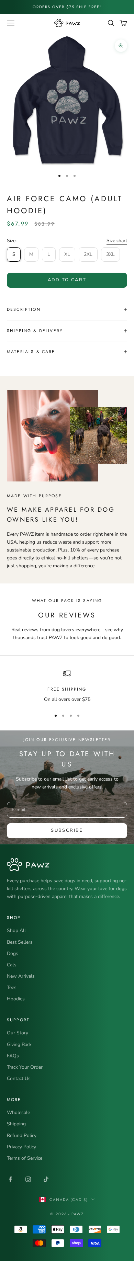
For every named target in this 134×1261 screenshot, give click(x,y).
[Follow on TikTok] (46, 1179)
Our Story (17, 1033)
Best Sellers (20, 942)
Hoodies (16, 999)
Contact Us (19, 1078)
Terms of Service (24, 1158)
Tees (11, 987)
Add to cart (67, 280)
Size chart (117, 240)
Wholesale (18, 1112)
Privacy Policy (21, 1147)
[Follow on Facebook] (10, 1179)
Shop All (16, 930)
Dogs (12, 953)
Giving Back (19, 1044)
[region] (67, 686)
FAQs (13, 1056)
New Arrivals (21, 976)
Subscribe (67, 830)
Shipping (16, 1124)
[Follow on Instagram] (28, 1179)
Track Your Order (25, 1067)
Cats (11, 965)
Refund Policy (21, 1135)
